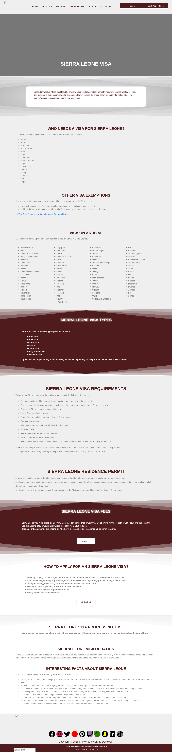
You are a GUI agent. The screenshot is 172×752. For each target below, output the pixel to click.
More (108, 6)
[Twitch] (90, 734)
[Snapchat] (105, 734)
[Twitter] (67, 734)
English (21, 750)
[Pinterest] (82, 734)
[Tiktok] (120, 734)
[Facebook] (52, 734)
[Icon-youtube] (75, 734)
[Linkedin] (112, 734)
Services (60, 6)
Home (35, 6)
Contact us (86, 541)
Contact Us (95, 6)
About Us (47, 6)
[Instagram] (59, 734)
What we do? (77, 6)
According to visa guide (90, 98)
